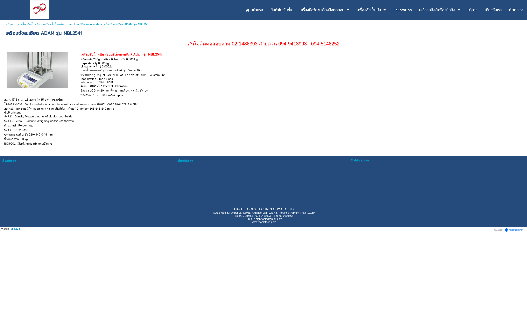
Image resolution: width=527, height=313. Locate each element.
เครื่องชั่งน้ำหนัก (30, 24)
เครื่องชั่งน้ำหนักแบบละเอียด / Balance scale (71, 24)
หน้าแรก (11, 24)
